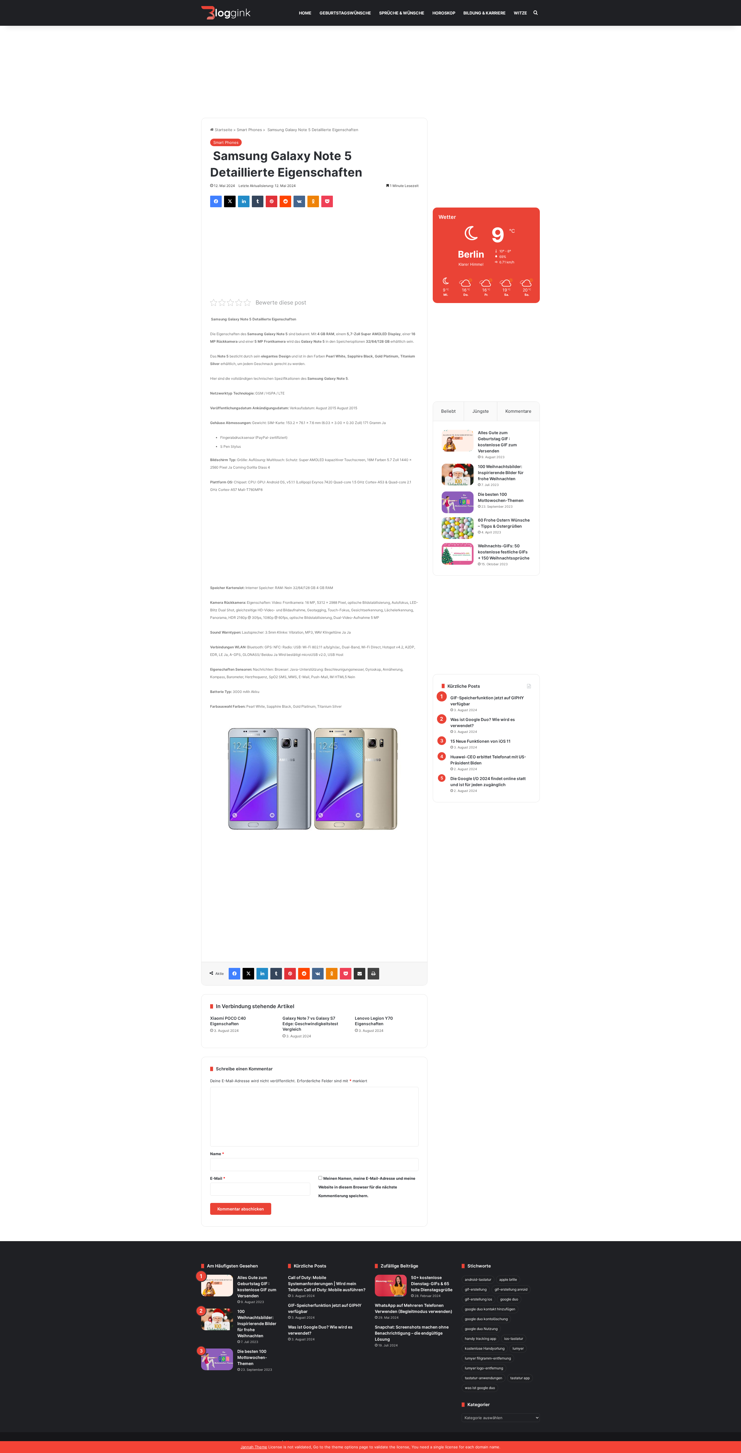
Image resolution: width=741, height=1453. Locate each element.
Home (305, 12)
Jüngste (480, 411)
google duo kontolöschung (486, 1319)
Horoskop (443, 12)
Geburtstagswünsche (345, 12)
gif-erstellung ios (478, 1299)
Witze (520, 12)
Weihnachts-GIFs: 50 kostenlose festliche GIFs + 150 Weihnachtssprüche (503, 551)
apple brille (508, 1279)
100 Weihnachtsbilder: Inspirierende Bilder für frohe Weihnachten (501, 472)
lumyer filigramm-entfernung (488, 1358)
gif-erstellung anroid (511, 1289)
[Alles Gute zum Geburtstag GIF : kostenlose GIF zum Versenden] (458, 441)
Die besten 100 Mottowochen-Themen (252, 1357)
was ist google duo (480, 1388)
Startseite (223, 129)
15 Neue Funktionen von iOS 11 (480, 741)
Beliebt (448, 411)
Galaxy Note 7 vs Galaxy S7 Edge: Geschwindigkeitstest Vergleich (310, 1024)
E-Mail (217, 1178)
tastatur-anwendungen (483, 1378)
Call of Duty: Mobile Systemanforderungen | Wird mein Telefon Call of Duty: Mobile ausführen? (327, 1283)
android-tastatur (478, 1279)
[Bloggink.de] (226, 13)
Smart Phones (249, 129)
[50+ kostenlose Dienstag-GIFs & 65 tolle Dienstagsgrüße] (391, 1285)
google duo (509, 1299)
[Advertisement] (370, 68)
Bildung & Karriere (484, 12)
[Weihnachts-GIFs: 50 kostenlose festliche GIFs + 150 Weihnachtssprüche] (458, 554)
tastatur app (520, 1378)
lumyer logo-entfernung (484, 1368)
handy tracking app (480, 1338)
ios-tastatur (513, 1338)
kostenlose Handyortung (485, 1348)
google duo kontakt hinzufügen (490, 1309)
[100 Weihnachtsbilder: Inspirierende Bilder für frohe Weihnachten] (458, 474)
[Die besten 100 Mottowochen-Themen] (458, 502)
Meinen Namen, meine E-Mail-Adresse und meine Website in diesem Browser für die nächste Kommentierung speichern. (366, 1187)
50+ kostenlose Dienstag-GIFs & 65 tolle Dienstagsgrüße (431, 1283)
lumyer (518, 1348)
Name (217, 1153)
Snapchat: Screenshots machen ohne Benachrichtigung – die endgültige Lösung (412, 1333)
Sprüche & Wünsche (401, 12)
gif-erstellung (476, 1289)
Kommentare (518, 411)
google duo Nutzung (481, 1329)
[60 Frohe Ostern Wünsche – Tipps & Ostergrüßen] (458, 528)
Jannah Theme (254, 1447)
